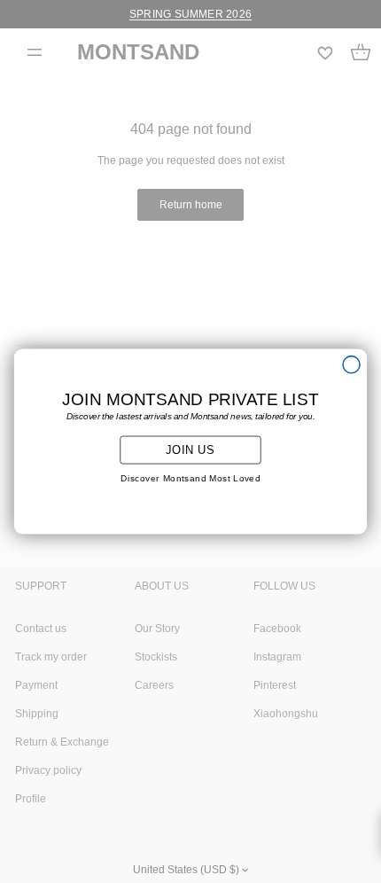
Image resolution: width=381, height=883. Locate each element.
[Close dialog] (351, 364)
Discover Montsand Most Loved (190, 479)
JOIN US (190, 449)
